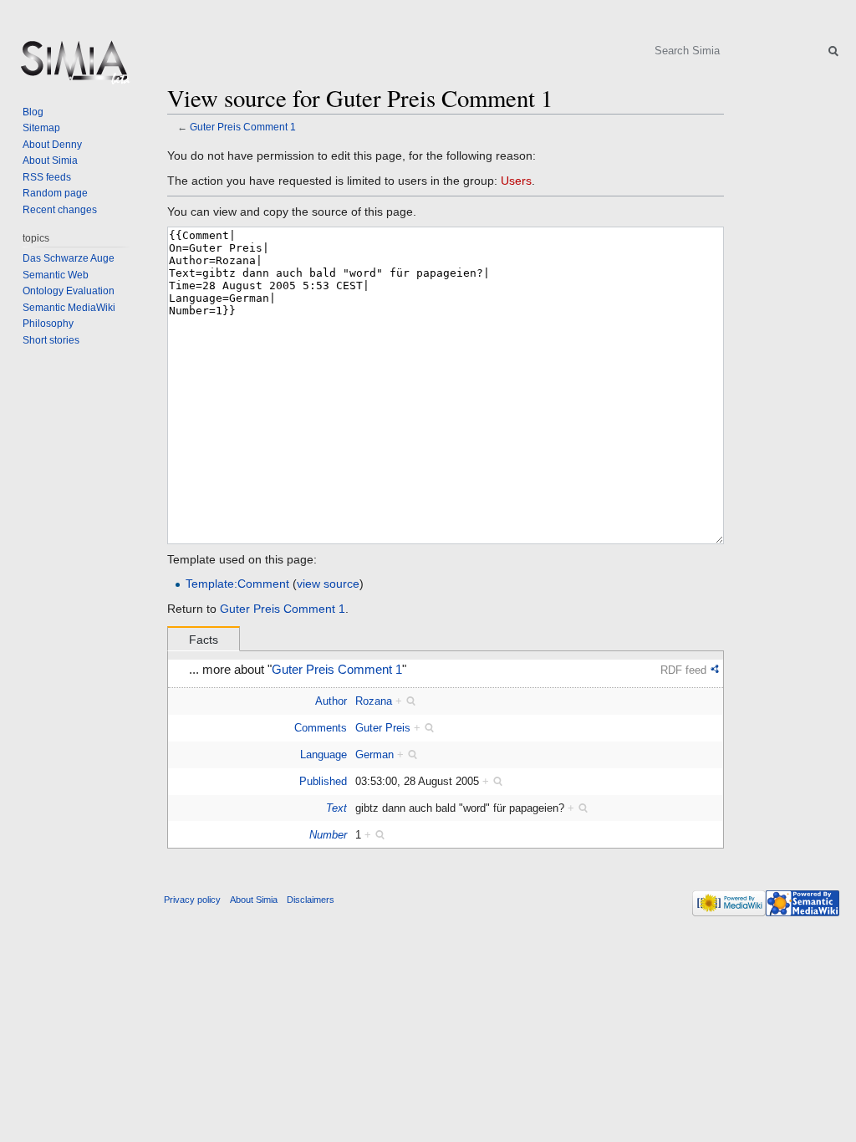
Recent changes (60, 210)
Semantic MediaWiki (69, 308)
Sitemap (41, 128)
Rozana (373, 701)
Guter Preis (382, 727)
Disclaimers (310, 900)
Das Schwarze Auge (69, 258)
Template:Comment (237, 583)
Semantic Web (56, 275)
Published (323, 781)
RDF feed (683, 670)
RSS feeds (47, 177)
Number (328, 834)
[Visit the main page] (73, 67)
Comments (320, 727)
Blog (33, 112)
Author (331, 701)
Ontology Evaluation (69, 291)
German (374, 754)
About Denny (52, 144)
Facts (203, 639)
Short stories (51, 340)
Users (516, 180)
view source (328, 583)
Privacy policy (192, 900)
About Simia (50, 160)
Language (323, 754)
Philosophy (48, 323)
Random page (55, 193)
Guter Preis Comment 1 (243, 126)
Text (336, 808)
